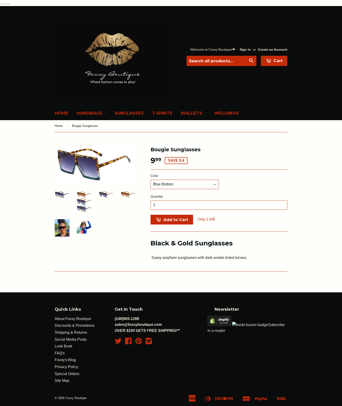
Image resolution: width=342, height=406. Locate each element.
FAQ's (60, 353)
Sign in (245, 49)
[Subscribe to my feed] (250, 325)
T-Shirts (162, 113)
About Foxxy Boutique (73, 319)
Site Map (62, 381)
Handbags (90, 113)
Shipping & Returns (71, 332)
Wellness (226, 113)
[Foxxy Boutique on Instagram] (148, 342)
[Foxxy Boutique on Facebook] (128, 342)
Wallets (192, 113)
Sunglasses (129, 113)
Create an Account (272, 49)
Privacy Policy (66, 367)
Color (154, 176)
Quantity (157, 196)
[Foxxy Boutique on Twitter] (118, 342)
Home (61, 113)
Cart (277, 60)
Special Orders (67, 374)
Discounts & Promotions (74, 325)
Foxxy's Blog (65, 360)
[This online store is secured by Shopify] (219, 325)
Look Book (63, 346)
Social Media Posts (71, 339)
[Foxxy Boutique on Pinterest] (138, 342)
